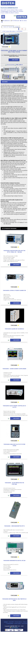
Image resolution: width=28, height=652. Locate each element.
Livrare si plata (12, 11)
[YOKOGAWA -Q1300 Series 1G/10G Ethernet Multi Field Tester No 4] (7, 79)
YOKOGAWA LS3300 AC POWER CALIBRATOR (14, 290)
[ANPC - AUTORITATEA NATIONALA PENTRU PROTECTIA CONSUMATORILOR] (14, 628)
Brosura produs (11, 64)
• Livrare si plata (17, 623)
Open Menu (3, 16)
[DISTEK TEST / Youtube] (14, 619)
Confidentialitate (5, 11)
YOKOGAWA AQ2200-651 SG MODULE (14, 329)
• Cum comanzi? (24, 623)
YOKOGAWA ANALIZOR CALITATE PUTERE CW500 (14, 444)
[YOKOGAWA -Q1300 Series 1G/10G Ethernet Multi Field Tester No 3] (24, 72)
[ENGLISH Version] (15, 16)
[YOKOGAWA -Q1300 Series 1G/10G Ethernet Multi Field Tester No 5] (19, 79)
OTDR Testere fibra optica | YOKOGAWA (12, 31)
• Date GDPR (11, 622)
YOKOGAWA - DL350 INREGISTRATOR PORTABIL (14, 483)
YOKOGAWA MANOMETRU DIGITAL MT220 (14, 560)
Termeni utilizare (10, 10)
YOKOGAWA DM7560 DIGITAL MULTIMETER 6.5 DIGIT (14, 599)
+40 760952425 (15, 20)
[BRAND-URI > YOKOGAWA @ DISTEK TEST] (6, 47)
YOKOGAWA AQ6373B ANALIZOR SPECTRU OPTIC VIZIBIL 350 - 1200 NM (14, 251)
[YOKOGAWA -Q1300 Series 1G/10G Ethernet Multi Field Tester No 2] (10, 72)
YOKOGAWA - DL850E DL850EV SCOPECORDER (14, 368)
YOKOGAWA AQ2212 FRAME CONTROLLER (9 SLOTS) (14, 406)
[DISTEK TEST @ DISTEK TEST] (21, 17)
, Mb (19, 64)
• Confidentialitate (9, 623)
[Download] (8, 264)
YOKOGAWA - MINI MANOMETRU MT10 (14, 526)
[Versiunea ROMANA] (14, 16)
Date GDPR (3, 10)
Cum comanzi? (19, 11)
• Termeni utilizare (18, 622)
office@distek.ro (6, 20)
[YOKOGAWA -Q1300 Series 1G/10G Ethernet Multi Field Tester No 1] (10, 45)
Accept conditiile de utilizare (7, 13)
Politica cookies (18, 10)
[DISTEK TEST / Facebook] (13, 619)
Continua (16, 13)
